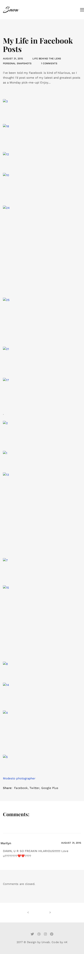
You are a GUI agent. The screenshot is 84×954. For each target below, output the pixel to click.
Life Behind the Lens (46, 58)
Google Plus (49, 788)
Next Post (45, 913)
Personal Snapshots (17, 63)
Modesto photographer (19, 778)
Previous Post (33, 913)
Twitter (34, 788)
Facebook (21, 788)
